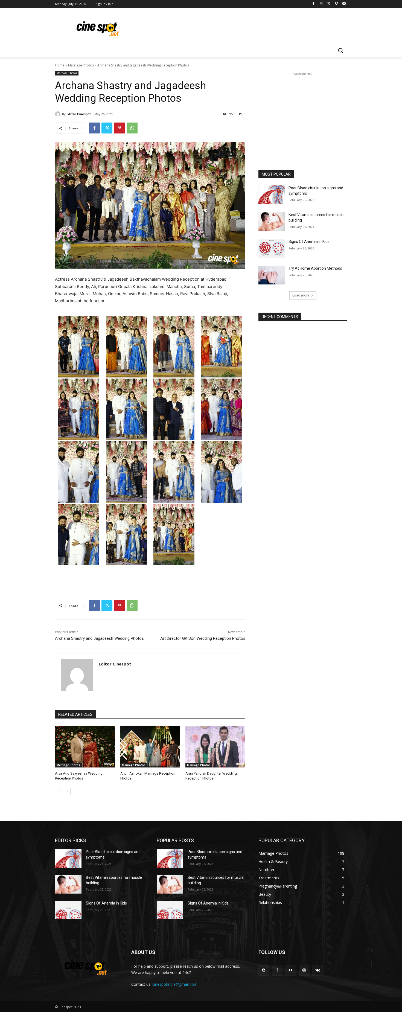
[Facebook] (313, 4)
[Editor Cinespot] (58, 114)
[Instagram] (321, 4)
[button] (340, 50)
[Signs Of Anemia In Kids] (271, 248)
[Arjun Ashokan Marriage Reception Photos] (150, 746)
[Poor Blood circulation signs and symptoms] (271, 194)
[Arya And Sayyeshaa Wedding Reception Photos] (85, 746)
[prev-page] (58, 791)
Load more (301, 295)
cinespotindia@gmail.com (174, 984)
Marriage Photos (81, 65)
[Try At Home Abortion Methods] (271, 275)
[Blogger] (263, 970)
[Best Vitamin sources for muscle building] (271, 221)
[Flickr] (290, 970)
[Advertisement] (242, 27)
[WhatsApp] (132, 128)
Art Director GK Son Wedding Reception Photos (202, 638)
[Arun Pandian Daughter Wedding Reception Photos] (215, 746)
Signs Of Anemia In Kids (309, 241)
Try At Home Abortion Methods (315, 268)
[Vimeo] (336, 4)
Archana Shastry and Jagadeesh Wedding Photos (99, 638)
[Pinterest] (119, 128)
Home (60, 65)
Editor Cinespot (78, 114)
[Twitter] (329, 4)
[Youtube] (344, 4)
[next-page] (67, 791)
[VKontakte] (317, 970)
